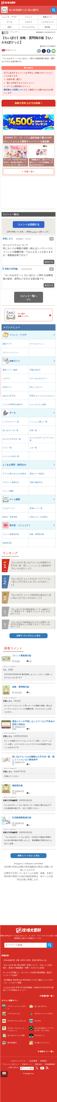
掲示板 (47, 27)
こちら (34, 232)
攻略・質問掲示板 (37, 534)
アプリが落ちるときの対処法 (14, 474)
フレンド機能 (8, 491)
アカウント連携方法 (11, 482)
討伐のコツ (7, 387)
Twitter (37, 1068)
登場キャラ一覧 (36, 508)
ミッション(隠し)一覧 (38, 422)
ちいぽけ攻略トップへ (23, 315)
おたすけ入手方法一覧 (12, 439)
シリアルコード (47, 22)
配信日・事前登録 (10, 517)
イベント (28, 17)
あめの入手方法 (9, 396)
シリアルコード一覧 (11, 422)
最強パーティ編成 (10, 370)
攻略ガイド (47, 17)
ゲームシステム (28, 27)
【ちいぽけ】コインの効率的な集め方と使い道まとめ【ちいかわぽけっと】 (31, 596)
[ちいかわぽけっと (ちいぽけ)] (8, 3)
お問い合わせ (14, 1067)
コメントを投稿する (29, 224)
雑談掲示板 (7, 543)
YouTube (42, 1068)
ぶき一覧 (33, 448)
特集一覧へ (29, 171)
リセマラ (28, 22)
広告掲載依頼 (50, 1064)
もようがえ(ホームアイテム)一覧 (42, 439)
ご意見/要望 (32, 1061)
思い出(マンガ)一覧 (10, 430)
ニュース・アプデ (9, 17)
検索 (50, 945)
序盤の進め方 (35, 370)
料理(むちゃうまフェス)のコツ (42, 396)
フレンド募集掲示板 (11, 534)
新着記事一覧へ (47, 996)
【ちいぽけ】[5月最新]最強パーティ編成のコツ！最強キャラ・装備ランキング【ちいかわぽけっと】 (30, 611)
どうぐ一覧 (7, 448)
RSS (47, 1068)
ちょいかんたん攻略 (38, 404)
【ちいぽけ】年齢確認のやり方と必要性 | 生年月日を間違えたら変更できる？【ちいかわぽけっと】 (30, 624)
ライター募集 (28, 1068)
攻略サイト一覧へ (46, 1051)
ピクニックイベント (11, 352)
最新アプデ (7, 344)
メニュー (4, 1075)
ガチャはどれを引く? (38, 378)
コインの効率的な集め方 (13, 404)
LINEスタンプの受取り (39, 517)
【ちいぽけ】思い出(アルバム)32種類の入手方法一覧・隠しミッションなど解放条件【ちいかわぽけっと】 (31, 565)
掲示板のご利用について (14, 90)
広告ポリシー (27, 1064)
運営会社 (38, 1064)
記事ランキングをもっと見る (28, 636)
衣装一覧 (33, 430)
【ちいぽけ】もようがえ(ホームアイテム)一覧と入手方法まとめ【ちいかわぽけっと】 (30, 581)
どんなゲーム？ (9, 508)
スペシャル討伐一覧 (11, 456)
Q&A (9, 27)
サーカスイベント (37, 344)
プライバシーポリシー (10, 1064)
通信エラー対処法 (37, 474)
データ (9, 22)
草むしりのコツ (36, 387)
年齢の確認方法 (36, 482)
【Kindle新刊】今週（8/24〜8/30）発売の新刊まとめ (25, 960)
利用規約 (43, 1061)
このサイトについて (17, 1061)
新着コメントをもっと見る (29, 856)
